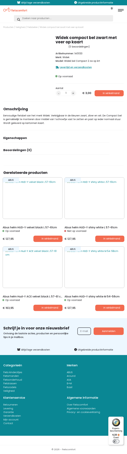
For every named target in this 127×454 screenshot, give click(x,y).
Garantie (8, 412)
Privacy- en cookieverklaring (83, 412)
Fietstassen (10, 383)
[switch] (116, 441)
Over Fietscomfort (77, 404)
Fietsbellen (32, 27)
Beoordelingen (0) (17, 150)
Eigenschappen (15, 138)
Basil (69, 387)
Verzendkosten (12, 415)
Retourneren (10, 404)
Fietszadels (9, 387)
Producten (8, 27)
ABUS (70, 372)
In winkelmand (111, 93)
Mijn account (11, 419)
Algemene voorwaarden (81, 408)
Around (71, 376)
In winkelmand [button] (50, 238)
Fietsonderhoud (12, 379)
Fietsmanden (11, 376)
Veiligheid (20, 27)
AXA (69, 379)
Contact (8, 423)
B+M (69, 383)
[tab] (56, 139)
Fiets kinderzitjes (12, 372)
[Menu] (122, 419)
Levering (8, 408)
